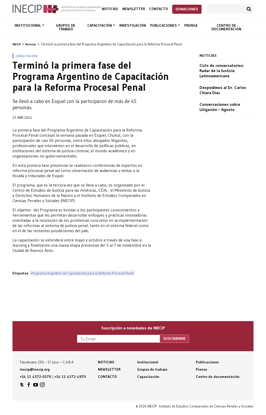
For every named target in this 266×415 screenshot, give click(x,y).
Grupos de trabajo (65, 27)
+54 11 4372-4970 (70, 376)
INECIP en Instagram (42, 386)
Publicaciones (164, 25)
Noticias (110, 9)
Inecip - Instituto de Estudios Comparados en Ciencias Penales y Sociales (56, 8)
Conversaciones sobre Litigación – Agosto (220, 107)
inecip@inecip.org (35, 369)
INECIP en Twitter (22, 386)
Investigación (132, 25)
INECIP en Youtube (35, 386)
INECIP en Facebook (28, 386)
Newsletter (133, 9)
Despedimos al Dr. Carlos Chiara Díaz (223, 90)
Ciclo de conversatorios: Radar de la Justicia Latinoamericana (222, 70)
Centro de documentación (226, 27)
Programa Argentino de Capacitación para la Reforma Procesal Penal (82, 273)
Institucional (28, 25)
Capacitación (100, 25)
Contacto (158, 9)
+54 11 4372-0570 (35, 376)
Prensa (190, 25)
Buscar (249, 9)
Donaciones (187, 9)
